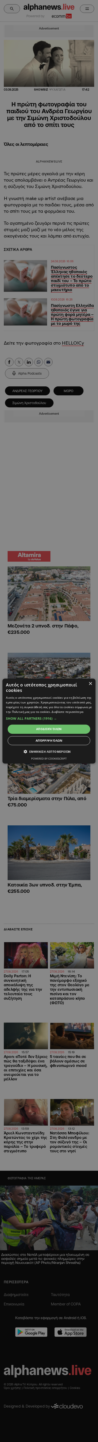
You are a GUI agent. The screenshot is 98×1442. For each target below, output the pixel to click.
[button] (49, 718)
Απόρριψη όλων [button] (49, 741)
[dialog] (48, 720)
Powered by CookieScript (49, 758)
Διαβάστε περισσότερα (67, 712)
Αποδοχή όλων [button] (49, 729)
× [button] (90, 683)
